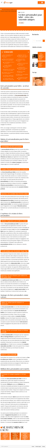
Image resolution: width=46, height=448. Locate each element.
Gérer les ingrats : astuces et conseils (40, 65)
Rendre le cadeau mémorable (21, 72)
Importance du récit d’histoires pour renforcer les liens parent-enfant (23, 56)
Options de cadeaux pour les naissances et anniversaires (23, 64)
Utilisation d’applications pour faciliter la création (8, 76)
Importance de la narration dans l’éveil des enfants (9, 70)
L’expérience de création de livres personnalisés (8, 73)
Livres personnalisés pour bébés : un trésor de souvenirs (8, 56)
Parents (41, 62)
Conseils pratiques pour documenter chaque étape (9, 79)
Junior (21, 22)
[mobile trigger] (2, 2)
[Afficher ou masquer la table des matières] (21, 52)
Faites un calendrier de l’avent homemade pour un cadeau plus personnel (15, 435)
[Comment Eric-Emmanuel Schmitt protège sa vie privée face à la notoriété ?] (35, 56)
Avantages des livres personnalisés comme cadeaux (21, 60)
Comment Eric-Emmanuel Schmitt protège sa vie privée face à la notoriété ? (41, 57)
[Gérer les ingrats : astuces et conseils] (35, 64)
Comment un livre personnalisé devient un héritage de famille (22, 68)
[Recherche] (39, 2)
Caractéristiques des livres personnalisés (9, 63)
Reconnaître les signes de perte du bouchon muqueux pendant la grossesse (38, 81)
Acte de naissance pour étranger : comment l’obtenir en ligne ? (25, 435)
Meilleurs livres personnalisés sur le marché (22, 75)
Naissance (37, 77)
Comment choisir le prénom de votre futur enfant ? (5, 435)
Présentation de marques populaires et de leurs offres (23, 78)
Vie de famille (41, 54)
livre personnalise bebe (20, 95)
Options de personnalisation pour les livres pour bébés (8, 60)
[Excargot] (8, 2)
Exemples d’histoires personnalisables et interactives (8, 66)
